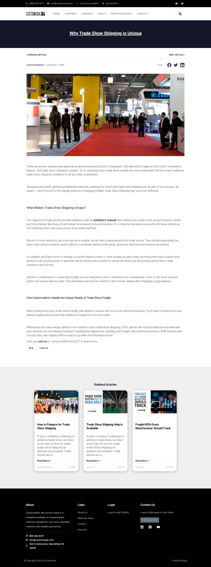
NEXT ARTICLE (176, 55)
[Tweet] (176, 64)
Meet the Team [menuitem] (85, 518)
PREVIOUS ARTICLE (36, 55)
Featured (44, 348)
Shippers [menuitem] (70, 13)
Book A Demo (111, 3)
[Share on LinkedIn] (182, 64)
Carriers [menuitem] (87, 13)
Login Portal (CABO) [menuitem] (118, 512)
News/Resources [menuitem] (121, 13)
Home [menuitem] (56, 13)
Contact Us (150, 520)
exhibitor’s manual (105, 220)
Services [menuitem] (82, 529)
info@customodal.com (61, 3)
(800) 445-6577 (36, 3)
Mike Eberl (90, 467)
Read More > (44, 460)
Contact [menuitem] (142, 13)
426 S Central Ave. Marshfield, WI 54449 (46, 546)
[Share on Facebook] (169, 64)
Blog (31, 348)
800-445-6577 (36, 536)
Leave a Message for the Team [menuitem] (156, 512)
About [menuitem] (102, 13)
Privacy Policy (180, 560)
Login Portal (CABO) (89, 3)
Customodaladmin (35, 65)
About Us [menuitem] (82, 512)
